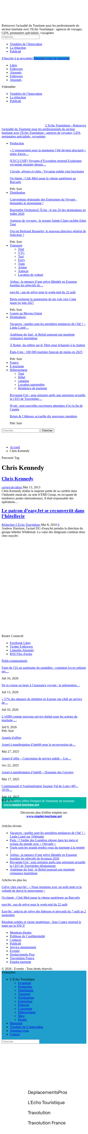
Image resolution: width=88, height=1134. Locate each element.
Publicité (15, 51)
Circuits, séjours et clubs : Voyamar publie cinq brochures (47, 171)
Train (21, 263)
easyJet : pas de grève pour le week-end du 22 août (43, 292)
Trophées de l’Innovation (26, 44)
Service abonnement (23, 947)
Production (17, 143)
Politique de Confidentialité (27, 936)
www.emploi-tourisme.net (21, 804)
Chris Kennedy (17, 478)
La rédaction (18, 47)
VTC (21, 252)
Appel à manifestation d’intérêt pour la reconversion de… (39, 744)
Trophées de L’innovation (26, 1027)
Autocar (23, 271)
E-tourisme (17, 366)
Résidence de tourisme (32, 388)
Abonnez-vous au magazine (52, 58)
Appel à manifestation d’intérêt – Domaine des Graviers (37, 772)
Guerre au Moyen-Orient (26, 313)
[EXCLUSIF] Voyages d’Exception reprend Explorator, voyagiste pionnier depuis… (46, 162)
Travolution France (22, 958)
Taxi (21, 256)
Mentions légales (21, 932)
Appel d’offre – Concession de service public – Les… (36, 758)
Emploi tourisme (20, 962)
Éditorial (23, 1005)
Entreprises (25, 1001)
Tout (21, 249)
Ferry (21, 260)
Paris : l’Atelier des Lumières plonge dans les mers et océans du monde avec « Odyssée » (44, 842)
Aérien (22, 267)
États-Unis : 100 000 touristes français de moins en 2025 (46, 352)
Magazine (16, 1023)
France (14, 362)
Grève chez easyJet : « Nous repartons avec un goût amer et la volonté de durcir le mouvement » (42, 888)
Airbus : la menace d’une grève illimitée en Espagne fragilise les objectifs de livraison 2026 (43, 856)
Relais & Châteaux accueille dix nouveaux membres (43, 416)
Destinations (18, 317)
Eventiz (15, 951)
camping (23, 381)
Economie (24, 983)
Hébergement (18, 370)
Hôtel (21, 377)
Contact (15, 1034)
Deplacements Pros (22, 954)
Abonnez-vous (19, 1030)
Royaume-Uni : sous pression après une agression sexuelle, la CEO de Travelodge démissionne (48, 864)
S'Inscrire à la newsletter (17, 58)
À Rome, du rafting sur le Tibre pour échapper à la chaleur (47, 345)
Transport (16, 245)
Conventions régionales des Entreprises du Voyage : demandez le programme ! (43, 201)
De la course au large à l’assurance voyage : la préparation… (41, 685)
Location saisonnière (31, 384)
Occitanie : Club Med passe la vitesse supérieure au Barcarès (41, 897)
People (22, 1019)
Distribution (17, 192)
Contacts (15, 940)
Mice (21, 1016)
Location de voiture (30, 274)
